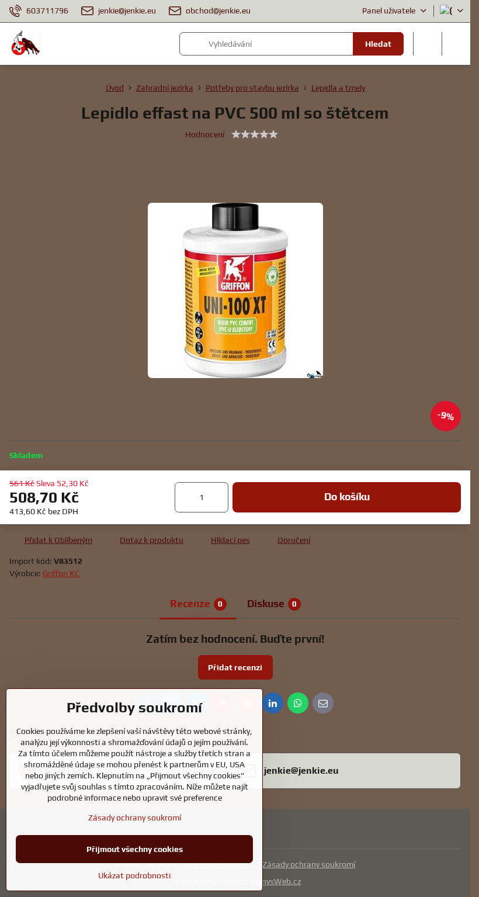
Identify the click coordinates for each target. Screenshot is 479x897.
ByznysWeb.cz (275, 881)
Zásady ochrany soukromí (308, 864)
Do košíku (347, 497)
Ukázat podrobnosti (134, 875)
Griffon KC (61, 573)
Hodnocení (204, 134)
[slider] (254, 134)
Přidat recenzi (235, 667)
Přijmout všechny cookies (134, 849)
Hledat (378, 44)
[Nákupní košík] (428, 44)
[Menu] (456, 44)
